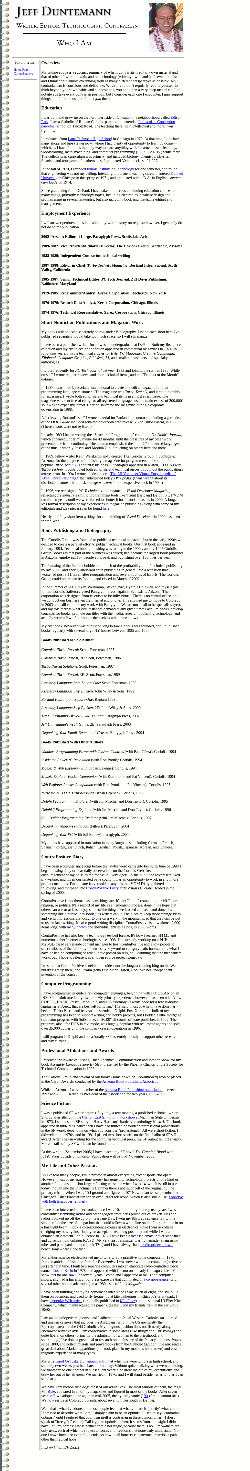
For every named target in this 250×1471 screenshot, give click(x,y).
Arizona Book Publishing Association (131, 1081)
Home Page (21, 69)
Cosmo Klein (62, 1270)
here (106, 508)
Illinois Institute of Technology (110, 169)
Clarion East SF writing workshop (108, 1117)
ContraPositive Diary (102, 888)
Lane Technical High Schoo (89, 139)
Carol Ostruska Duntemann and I (80, 1361)
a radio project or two (156, 1245)
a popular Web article (66, 1301)
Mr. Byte (48, 1391)
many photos (77, 927)
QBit (144, 1396)
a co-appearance (156, 1279)
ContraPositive (23, 73)
